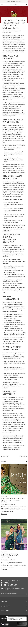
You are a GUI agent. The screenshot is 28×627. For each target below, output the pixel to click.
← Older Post (5, 456)
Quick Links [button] (4, 601)
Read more (4, 513)
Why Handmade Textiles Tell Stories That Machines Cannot (13, 500)
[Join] (25, 593)
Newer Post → (23, 456)
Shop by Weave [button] (5, 610)
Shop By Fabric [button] (5, 606)
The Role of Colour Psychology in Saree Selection (9, 555)
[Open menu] (3, 4)
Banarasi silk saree (13, 399)
